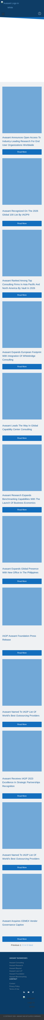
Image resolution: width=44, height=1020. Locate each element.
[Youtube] (28, 992)
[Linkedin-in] (24, 992)
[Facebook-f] (33, 992)
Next (31, 945)
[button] (3, 14)
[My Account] (39, 13)
